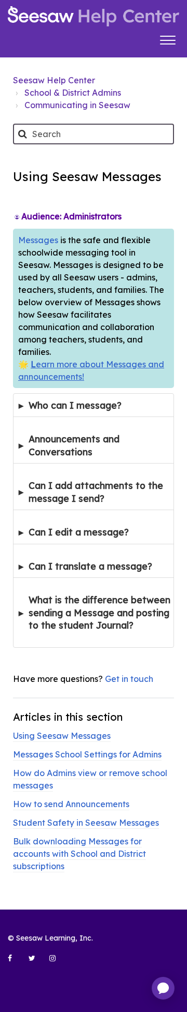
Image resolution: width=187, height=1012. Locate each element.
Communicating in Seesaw (77, 105)
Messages (38, 240)
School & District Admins (72, 92)
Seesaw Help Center (54, 80)
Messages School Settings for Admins (87, 754)
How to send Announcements (71, 804)
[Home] (93, 16)
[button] (167, 38)
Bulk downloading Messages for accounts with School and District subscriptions (79, 853)
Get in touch (129, 679)
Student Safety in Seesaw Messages (86, 822)
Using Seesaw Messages (62, 736)
